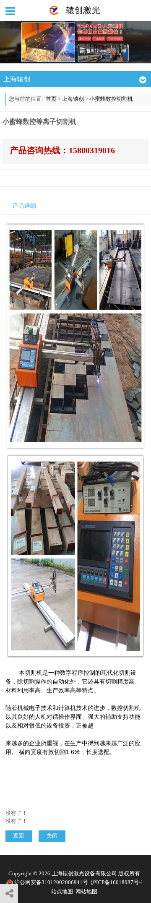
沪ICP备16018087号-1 (117, 882)
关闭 (52, 836)
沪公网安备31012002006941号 (51, 882)
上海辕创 (73, 99)
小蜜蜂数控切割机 (111, 99)
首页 (51, 99)
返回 (18, 836)
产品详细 (24, 206)
